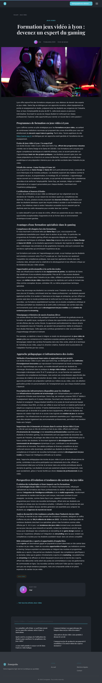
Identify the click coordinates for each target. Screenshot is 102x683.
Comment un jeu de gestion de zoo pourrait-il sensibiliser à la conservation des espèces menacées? (69, 643)
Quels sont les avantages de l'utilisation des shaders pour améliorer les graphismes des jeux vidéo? (31, 639)
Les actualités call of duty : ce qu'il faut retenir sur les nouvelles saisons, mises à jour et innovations (32, 630)
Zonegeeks (13, 664)
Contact (79, 670)
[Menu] (97, 3)
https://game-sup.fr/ (24, 136)
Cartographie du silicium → (81, 3)
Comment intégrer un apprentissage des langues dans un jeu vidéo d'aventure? (68, 629)
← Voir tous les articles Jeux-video (29, 603)
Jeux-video (23, 15)
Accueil (16, 15)
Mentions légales (82, 667)
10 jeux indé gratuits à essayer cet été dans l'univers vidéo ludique (30, 647)
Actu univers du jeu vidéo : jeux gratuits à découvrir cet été (68, 636)
